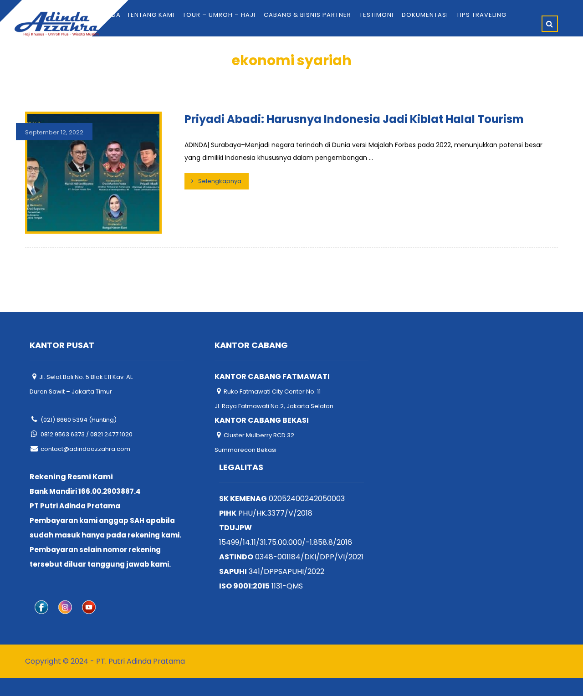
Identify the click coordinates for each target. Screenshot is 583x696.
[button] (550, 23)
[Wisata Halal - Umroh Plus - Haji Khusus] (57, 23)
